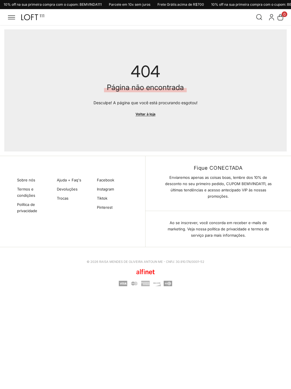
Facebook (105, 180)
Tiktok (102, 198)
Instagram (105, 189)
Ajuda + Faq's (69, 180)
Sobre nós (26, 180)
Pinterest (105, 207)
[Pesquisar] (259, 17)
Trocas (62, 198)
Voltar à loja (145, 114)
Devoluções (67, 189)
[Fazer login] (271, 17)
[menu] (11, 17)
